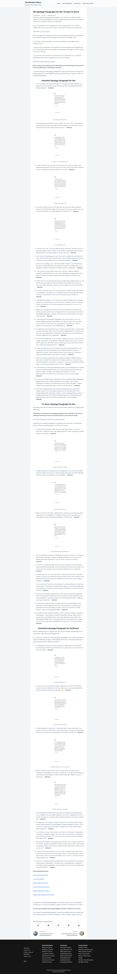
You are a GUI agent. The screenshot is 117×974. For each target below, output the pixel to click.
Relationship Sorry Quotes (47, 61)
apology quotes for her (39, 73)
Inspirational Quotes (52, 15)
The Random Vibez (33, 2)
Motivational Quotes (66, 955)
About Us (26, 948)
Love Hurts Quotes (38, 879)
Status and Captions (87, 3)
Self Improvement (67, 3)
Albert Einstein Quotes (84, 951)
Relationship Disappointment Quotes (43, 894)
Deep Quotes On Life (66, 949)
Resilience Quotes (47, 951)
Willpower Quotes (47, 947)
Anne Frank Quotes (84, 953)
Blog (25, 961)
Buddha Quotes (82, 947)
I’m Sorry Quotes (45, 31)
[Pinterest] (58, 925)
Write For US (27, 956)
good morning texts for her (62, 73)
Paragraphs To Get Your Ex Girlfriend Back (52, 419)
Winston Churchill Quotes (85, 960)
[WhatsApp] (79, 925)
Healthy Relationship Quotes (41, 891)
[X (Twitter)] (48, 925)
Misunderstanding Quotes (40, 883)
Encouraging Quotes (66, 962)
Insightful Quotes (65, 960)
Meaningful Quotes (65, 951)
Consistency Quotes (48, 953)
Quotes (59, 3)
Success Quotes (46, 958)
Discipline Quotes (47, 962)
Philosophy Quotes (65, 947)
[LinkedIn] (69, 925)
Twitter (74, 914)
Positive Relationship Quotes (41, 887)
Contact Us (27, 950)
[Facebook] (38, 925)
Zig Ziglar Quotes (83, 962)
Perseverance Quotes (48, 960)
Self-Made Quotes (65, 958)
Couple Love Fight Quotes (40, 875)
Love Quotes (77, 3)
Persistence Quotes (47, 949)
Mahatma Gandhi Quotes (85, 949)
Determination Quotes (48, 955)
